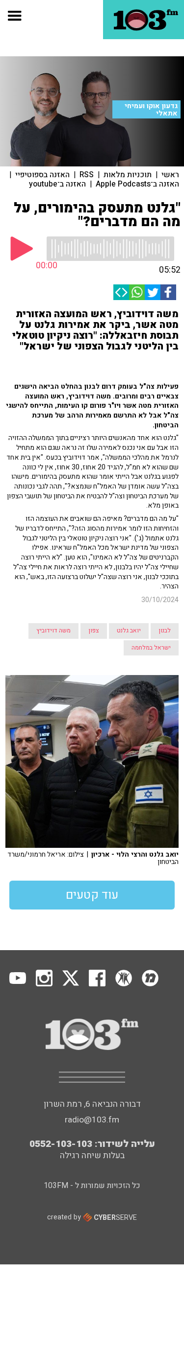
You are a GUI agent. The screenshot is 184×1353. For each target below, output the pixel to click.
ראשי (170, 174)
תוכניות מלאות (128, 174)
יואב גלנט (129, 630)
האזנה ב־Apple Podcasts (137, 184)
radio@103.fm (92, 1120)
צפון (93, 630)
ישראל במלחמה (151, 647)
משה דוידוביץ (53, 630)
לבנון (164, 630)
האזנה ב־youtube (57, 184)
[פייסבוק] (168, 292)
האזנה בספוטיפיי (42, 174)
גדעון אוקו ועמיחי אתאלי (151, 109)
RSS (86, 174)
